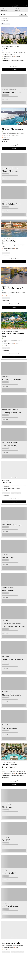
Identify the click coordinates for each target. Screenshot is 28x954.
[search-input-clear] (12, 10)
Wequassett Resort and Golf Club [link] (13, 334)
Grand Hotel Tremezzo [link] (11, 911)
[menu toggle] (24, 5)
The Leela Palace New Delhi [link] (13, 288)
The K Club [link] (6, 482)
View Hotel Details (5, 62)
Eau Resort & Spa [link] (9, 241)
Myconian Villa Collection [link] (12, 129)
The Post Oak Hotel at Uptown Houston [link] (10, 767)
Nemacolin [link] (6, 48)
